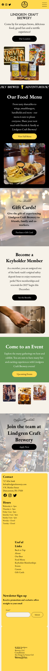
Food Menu (20, 559)
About (18, 553)
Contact (8, 477)
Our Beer (19, 556)
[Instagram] (6, 4)
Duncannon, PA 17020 (13, 490)
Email (8, 610)
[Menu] (45, 5)
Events (17, 565)
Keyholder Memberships (25, 562)
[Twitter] (9, 4)
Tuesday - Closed (9, 523)
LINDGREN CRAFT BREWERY (24, 16)
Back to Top (20, 550)
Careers (18, 569)
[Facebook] (2, 4)
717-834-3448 (9, 481)
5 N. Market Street (11, 487)
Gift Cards (19, 572)
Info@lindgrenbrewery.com (15, 484)
